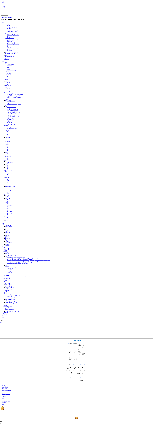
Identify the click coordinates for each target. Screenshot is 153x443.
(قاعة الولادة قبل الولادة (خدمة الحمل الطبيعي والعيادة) (14, 104)
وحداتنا (3, 246)
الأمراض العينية (7, 240)
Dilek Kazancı (8, 66)
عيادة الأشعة (6, 79)
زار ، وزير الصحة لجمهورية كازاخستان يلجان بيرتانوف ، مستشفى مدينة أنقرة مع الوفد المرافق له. (19, 262)
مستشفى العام (5, 194)
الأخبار (7, 136)
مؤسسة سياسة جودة (6, 59)
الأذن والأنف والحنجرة (8, 239)
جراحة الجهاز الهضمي (8, 156)
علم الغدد (6, 220)
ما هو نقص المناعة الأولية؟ (8, 298)
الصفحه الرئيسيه (7, 266)
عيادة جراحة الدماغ (7, 245)
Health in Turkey (7, 253)
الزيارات (6, 256)
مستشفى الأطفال (6, 105)
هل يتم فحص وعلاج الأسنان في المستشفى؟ (11, 310)
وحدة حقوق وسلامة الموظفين (7, 248)
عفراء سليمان (8, 274)
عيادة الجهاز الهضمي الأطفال (10, 119)
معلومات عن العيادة (9, 188)
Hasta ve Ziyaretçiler (4, 403)
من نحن (6, 265)
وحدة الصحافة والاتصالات (7, 249)
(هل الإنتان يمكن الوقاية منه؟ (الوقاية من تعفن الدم (13, 295)
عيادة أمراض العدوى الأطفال (10, 123)
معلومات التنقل (6, 312)
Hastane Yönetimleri (4, 388)
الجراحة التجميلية (7, 198)
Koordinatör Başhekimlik (5, 387)
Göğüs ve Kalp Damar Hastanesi (6, 394)
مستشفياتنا (3, 61)
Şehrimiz (3, 404)
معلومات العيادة (9, 73)
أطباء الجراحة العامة (9, 213)
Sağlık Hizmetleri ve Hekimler (6, 401)
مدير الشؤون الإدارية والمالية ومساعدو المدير (13, 27)
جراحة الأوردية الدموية (8, 172)
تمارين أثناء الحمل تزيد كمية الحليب (11, 93)
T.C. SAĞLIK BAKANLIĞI (6, 17)
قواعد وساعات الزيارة (8, 304)
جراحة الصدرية (7, 182)
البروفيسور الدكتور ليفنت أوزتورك (11, 267)
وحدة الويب (5, 247)
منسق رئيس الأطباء (6, 51)
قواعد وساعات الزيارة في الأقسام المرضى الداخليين (12, 301)
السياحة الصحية (6, 252)
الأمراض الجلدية (7, 167)
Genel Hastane (4, 393)
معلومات (8, 139)
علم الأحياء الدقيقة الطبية (8, 74)
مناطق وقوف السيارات (7, 307)
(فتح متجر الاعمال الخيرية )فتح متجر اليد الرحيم (13, 96)
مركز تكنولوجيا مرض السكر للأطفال (11, 107)
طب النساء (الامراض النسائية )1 (11, 101)
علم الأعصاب (7, 164)
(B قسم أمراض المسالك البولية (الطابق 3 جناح (13, 116)
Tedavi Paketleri (4, 402)
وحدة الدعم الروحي (6, 275)
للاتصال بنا (6, 254)
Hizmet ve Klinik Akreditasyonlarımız (6, 390)
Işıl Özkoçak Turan (9, 65)
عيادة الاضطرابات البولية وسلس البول (12, 128)
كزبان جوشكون (9, 271)
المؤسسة (3, 22)
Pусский (3, 2)
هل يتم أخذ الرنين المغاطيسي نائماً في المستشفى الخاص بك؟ (13, 311)
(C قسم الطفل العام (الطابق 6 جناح (11, 113)
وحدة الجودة (5, 250)
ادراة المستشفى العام (8, 47)
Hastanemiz (3, 385)
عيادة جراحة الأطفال (9, 117)
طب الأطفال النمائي (9, 122)
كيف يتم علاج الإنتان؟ (9, 296)
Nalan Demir (8, 69)
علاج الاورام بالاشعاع (7, 141)
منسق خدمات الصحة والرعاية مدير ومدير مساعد (11, 52)
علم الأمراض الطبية (7, 71)
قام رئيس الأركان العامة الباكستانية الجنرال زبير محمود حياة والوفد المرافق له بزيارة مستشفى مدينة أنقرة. (21, 259)
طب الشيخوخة (7, 152)
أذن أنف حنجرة (7, 202)
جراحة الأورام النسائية (8, 98)
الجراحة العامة (7, 212)
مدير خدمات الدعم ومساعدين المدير (10, 53)
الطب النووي (6, 81)
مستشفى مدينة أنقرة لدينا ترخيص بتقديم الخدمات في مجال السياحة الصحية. (17, 255)
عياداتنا (3, 223)
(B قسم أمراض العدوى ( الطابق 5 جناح (12, 114)
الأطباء (7, 84)
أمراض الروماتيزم (7, 137)
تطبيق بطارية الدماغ (6, 290)
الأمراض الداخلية (7, 229)
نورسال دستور (8, 270)
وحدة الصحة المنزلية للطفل (8, 280)
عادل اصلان (8, 273)
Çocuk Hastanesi (4, 396)
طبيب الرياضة (7, 161)
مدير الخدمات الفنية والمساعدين (11, 40)
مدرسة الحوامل (9, 103)
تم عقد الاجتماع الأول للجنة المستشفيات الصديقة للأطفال (14, 97)
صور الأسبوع (5, 314)
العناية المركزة (5, 62)
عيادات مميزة (8, 155)
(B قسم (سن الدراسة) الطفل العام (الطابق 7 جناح (13, 112)
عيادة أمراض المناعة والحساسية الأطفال (12, 118)
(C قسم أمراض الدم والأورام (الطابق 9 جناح (12, 110)
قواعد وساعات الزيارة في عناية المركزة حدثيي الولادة (12, 302)
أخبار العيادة (8, 76)
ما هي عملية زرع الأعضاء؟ (8, 284)
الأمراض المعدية (7, 234)
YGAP (3, 398)
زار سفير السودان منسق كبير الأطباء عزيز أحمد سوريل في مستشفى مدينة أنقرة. (17, 263)
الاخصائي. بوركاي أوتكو (10, 162)
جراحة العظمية (7, 244)
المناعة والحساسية (7, 232)
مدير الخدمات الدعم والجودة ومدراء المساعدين (13, 30)
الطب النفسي (7, 195)
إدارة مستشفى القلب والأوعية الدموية (10, 42)
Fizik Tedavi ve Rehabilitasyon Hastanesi (7, 397)
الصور (7, 142)
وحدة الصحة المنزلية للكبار (8, 279)
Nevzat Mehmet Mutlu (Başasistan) (11, 70)
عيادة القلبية (6, 171)
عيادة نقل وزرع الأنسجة (10, 173)
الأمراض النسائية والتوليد (8, 242)
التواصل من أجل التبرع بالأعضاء (9, 283)
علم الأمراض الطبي (7, 238)
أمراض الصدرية (7, 177)
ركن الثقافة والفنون (4, 313)
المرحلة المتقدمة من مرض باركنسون (8, 289)
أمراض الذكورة (9, 127)
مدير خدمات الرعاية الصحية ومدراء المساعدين (13, 34)
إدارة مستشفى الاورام (8, 24)
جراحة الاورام (7, 133)
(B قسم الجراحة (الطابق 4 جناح (11, 115)
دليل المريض (3, 292)
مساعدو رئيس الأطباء (9, 28)
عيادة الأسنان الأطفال (9, 121)
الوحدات (6, 106)
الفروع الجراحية (6, 237)
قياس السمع (6, 231)
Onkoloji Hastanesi (4, 395)
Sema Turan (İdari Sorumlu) (10, 63)
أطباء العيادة (8, 72)
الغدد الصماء (8, 102)
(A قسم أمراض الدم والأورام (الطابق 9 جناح (12, 111)
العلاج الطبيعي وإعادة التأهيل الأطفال (11, 124)
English (3, 1)
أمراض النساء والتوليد (8, 100)
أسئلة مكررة (5, 308)
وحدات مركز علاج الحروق (7, 278)
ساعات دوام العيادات (6, 305)
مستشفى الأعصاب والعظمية (7, 160)
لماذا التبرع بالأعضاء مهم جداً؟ (9, 286)
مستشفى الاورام (6, 125)
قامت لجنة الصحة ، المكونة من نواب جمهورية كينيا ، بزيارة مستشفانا (16, 257)
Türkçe (4, 6)
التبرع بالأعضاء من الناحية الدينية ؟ (9, 287)
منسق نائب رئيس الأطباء (8, 54)
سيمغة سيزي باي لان (9, 272)
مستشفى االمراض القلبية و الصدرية (8, 170)
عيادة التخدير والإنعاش (8, 85)
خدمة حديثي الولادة (7, 99)
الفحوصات (8, 193)
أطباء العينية (8, 209)
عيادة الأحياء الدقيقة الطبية (8, 225)
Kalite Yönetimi (4, 389)
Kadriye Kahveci (9, 67)
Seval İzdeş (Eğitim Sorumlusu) (11, 64)
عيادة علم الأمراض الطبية (8, 226)
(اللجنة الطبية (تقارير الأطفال (10, 120)
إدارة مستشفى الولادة (8, 29)
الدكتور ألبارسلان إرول (10, 268)
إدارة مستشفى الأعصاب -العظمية (9, 38)
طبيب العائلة (6, 87)
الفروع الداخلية (5, 228)
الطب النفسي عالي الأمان (7, 277)
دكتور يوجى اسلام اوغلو (10, 269)
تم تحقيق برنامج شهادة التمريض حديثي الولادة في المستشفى (15, 94)
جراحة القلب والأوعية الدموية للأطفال (10, 186)
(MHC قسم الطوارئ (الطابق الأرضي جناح (12, 109)
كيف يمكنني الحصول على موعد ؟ (8, 306)
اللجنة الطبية (5, 251)
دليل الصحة (5, 293)
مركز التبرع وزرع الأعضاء (7, 281)
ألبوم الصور (6, 57)
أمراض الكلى (6, 144)
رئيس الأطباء (8, 25)
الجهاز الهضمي (7, 216)
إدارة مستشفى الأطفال (8, 33)
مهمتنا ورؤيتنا (5, 58)
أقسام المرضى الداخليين (8, 108)
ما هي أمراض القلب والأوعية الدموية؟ (10, 299)
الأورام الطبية (7, 130)
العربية (4, 8)
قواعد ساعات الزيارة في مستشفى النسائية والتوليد (11, 303)
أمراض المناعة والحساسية (8, 190)
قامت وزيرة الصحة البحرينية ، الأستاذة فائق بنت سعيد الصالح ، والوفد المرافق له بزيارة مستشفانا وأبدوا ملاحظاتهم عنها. (22, 258)
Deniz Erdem (8, 68)
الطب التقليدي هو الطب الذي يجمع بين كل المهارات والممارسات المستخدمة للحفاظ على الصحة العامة (17, 276)
